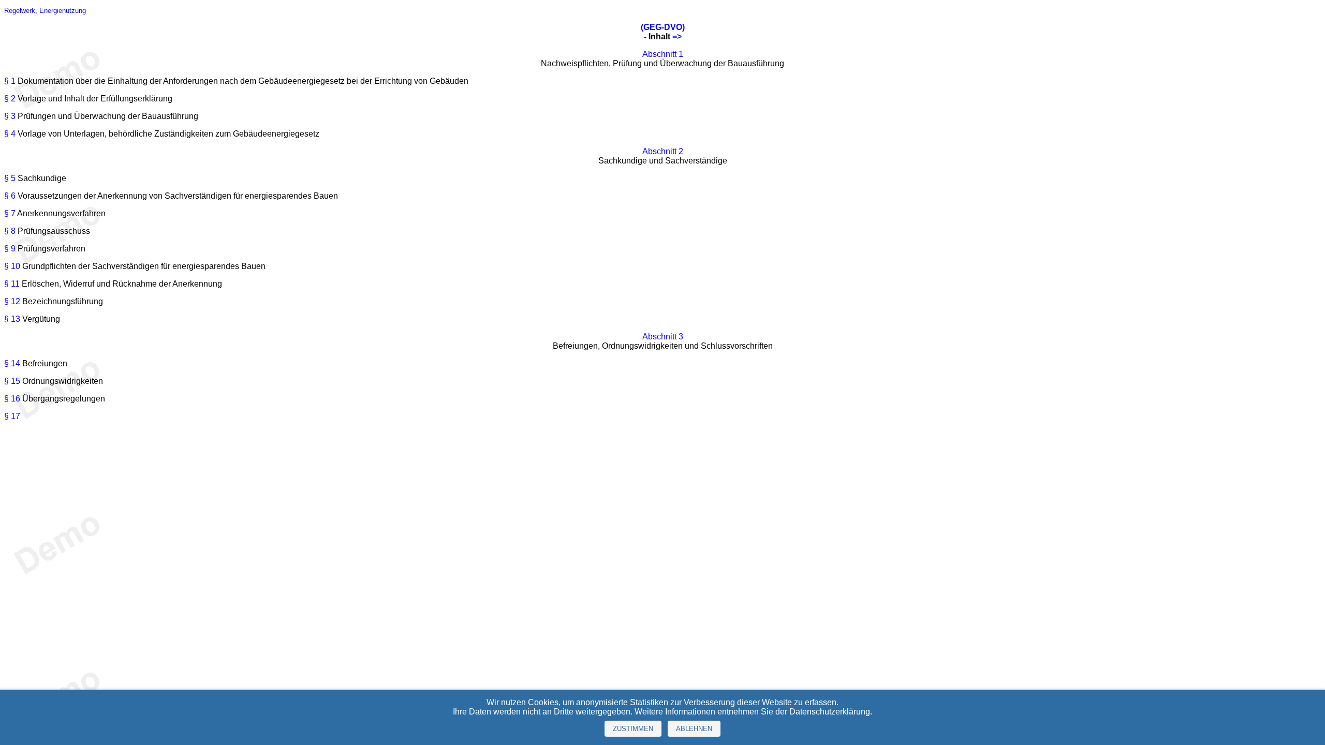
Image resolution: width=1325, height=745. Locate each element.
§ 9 (10, 248)
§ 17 (12, 416)
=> (677, 36)
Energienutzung (62, 10)
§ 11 (12, 283)
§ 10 (12, 266)
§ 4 (10, 133)
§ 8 (10, 231)
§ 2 (10, 98)
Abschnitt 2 (662, 151)
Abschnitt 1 (662, 54)
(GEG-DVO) (663, 27)
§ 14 (12, 363)
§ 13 (12, 319)
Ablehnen (694, 729)
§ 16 (12, 398)
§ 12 (12, 301)
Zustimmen (633, 729)
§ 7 (10, 213)
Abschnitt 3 (662, 336)
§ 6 (10, 195)
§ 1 (10, 81)
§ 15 (12, 381)
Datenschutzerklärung (829, 711)
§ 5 (10, 178)
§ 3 (10, 116)
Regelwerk (19, 10)
